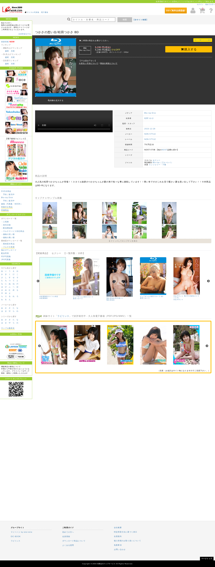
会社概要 (118, 528)
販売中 (12, 194)
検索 (125, 19)
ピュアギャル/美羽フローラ (83, 297)
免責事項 (118, 545)
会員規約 (118, 536)
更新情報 (5, 42)
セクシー (156, 160)
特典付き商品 (7, 207)
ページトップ (206, 558)
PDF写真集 (6, 256)
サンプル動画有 (8, 328)
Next (208, 281)
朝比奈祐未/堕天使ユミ (114, 298)
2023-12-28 (149, 129)
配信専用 (5, 253)
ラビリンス (63, 316)
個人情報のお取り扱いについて (127, 541)
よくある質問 (68, 545)
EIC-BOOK (16, 536)
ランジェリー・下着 (157, 165)
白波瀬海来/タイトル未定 (48, 296)
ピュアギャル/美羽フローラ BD (151, 296)
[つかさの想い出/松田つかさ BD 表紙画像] (55, 67)
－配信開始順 (7, 228)
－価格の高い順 (8, 237)
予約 (5, 194)
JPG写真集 (6, 260)
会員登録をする (24, 34)
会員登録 (66, 536)
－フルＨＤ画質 (8, 247)
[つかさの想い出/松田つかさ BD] (50, 223)
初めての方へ (210, 4)
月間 (13, 51)
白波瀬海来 (43, 298)
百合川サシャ (178, 299)
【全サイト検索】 (140, 20)
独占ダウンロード (9, 250)
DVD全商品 (6, 191)
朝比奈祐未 (110, 300)
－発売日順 (6, 225)
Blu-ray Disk (7, 197)
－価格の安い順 (8, 234)
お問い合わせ (119, 549)
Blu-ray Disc (150, 113)
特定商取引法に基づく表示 (125, 532)
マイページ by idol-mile (21, 532)
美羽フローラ (78, 298)
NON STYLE (150, 134)
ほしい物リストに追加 (203, 40)
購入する (190, 49)
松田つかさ (149, 118)
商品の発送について (109, 63)
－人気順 (5, 222)
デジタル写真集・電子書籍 (37, 12)
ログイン (200, 4)
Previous (38, 281)
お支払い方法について (88, 63)
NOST (164, 150)
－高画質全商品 (8, 244)
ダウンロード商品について (73, 541)
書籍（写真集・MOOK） (12, 204)
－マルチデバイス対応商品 (12, 231)
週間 (7, 51)
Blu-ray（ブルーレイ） (163, 162)
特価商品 (5, 210)
